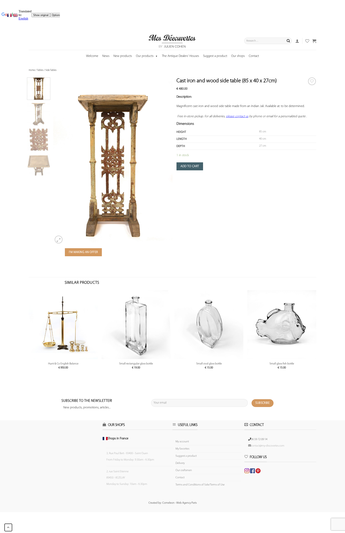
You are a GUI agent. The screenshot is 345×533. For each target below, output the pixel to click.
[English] (15, 15)
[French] (10, 15)
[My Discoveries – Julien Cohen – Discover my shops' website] (172, 41)
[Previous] (60, 161)
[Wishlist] (312, 81)
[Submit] (288, 41)
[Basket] (314, 41)
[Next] (165, 161)
